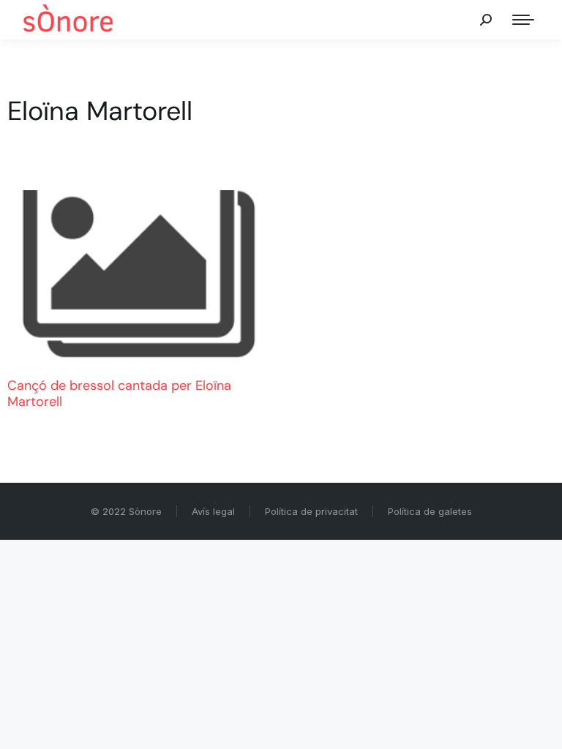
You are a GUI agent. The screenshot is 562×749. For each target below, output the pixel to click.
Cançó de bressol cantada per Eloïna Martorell (119, 393)
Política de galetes (430, 511)
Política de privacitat (311, 511)
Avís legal (213, 511)
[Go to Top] (540, 727)
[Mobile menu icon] (523, 20)
